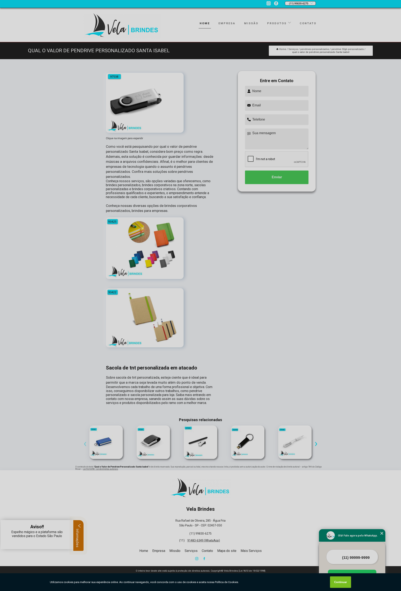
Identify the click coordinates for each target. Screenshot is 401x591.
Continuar (340, 582)
